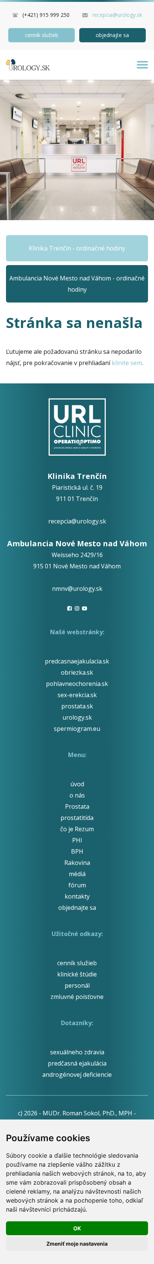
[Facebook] (70, 608)
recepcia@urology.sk (117, 14)
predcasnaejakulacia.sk (77, 661)
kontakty (77, 896)
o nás (77, 795)
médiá (77, 874)
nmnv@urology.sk (77, 588)
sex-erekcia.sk (77, 695)
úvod (77, 784)
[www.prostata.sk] (28, 64)
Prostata (77, 806)
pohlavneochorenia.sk (77, 684)
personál (77, 985)
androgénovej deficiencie (77, 1074)
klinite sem (127, 363)
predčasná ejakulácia (77, 1063)
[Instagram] (77, 608)
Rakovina (77, 863)
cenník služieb (41, 35)
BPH (77, 851)
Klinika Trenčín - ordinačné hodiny (77, 248)
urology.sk (77, 717)
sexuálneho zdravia (77, 1052)
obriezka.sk (77, 672)
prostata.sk (77, 706)
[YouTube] (84, 608)
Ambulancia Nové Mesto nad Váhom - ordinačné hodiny (77, 284)
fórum (77, 885)
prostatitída (77, 818)
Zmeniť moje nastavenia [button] (77, 1243)
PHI (77, 840)
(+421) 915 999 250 (46, 14)
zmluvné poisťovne (77, 997)
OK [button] (77, 1228)
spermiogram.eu (77, 728)
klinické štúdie (77, 974)
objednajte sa (112, 35)
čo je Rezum (77, 829)
